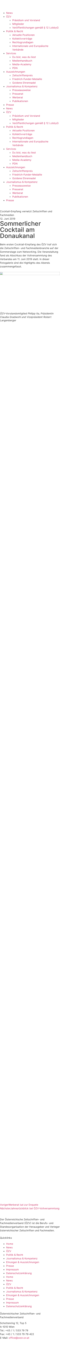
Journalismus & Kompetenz (22, 86)
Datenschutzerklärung (19, 1273)
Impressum (12, 1269)
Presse (10, 104)
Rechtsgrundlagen (22, 42)
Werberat (17, 97)
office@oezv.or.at (19, 1337)
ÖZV (8, 16)
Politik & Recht (14, 31)
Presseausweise (21, 90)
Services (11, 53)
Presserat (17, 93)
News (9, 12)
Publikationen (20, 101)
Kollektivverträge (22, 38)
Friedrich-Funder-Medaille (27, 79)
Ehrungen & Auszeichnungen (22, 1262)
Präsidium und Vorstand (26, 20)
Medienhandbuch (22, 60)
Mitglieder (18, 23)
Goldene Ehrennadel (24, 82)
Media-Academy (21, 64)
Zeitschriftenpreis (22, 75)
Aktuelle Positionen (23, 34)
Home (9, 1243)
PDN (15, 68)
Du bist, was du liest (24, 56)
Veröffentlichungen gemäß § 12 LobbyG (35, 27)
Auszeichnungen (15, 71)
